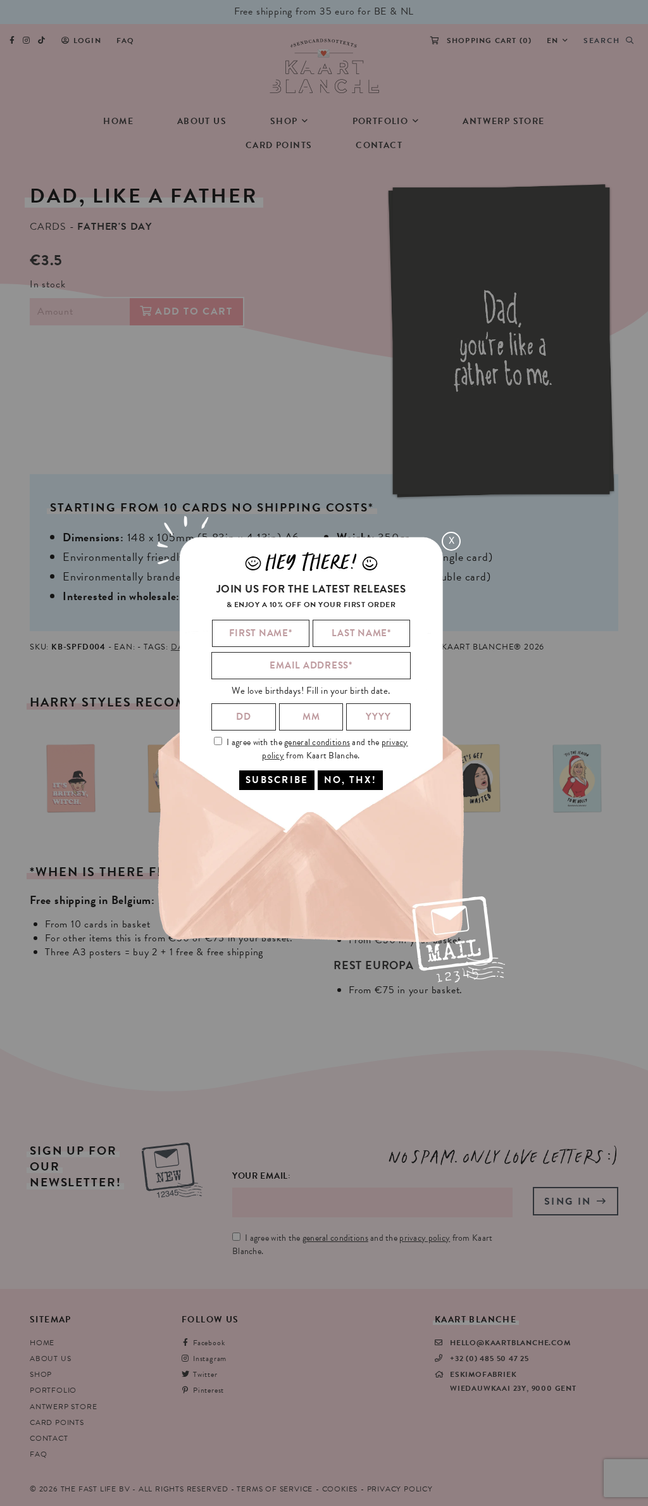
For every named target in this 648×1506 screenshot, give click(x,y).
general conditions (317, 742)
